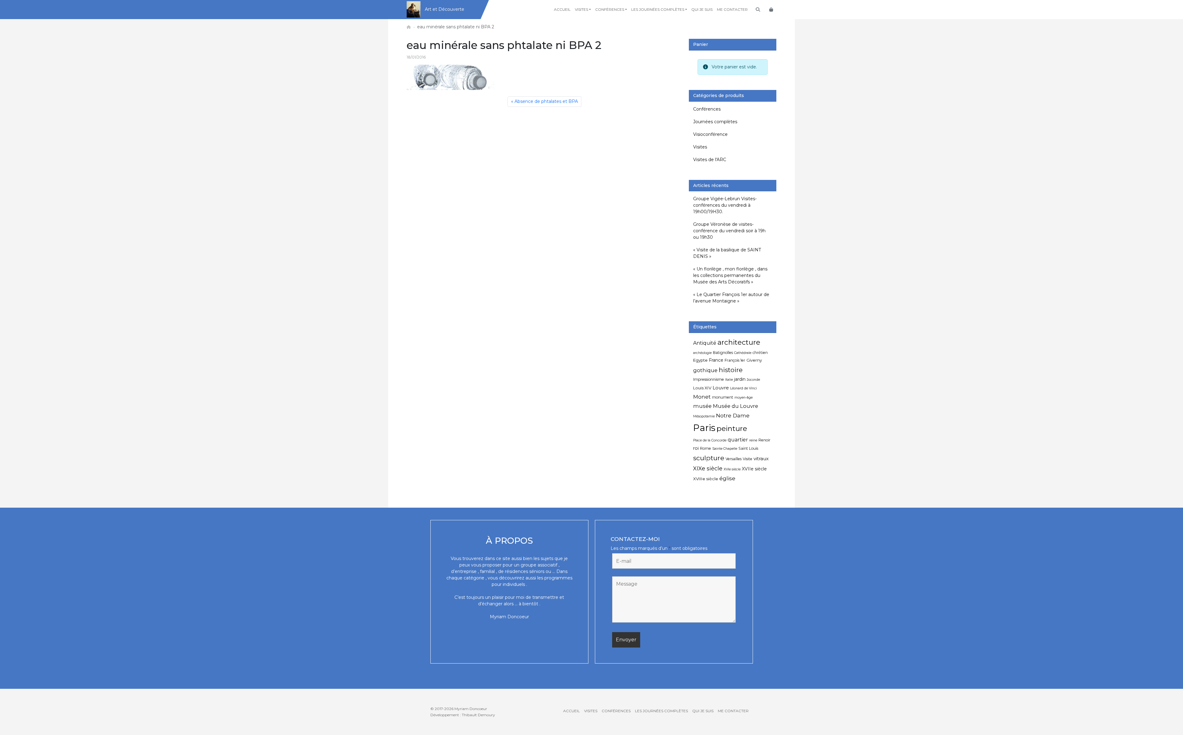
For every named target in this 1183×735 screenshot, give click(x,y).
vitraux (761, 458)
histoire (730, 370)
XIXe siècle (707, 468)
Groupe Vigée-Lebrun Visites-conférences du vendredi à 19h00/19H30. (725, 205)
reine (753, 440)
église (727, 478)
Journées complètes (715, 121)
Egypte (700, 360)
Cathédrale (742, 353)
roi (696, 448)
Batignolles (723, 352)
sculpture (708, 458)
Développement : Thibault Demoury (462, 715)
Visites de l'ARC (709, 159)
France (716, 360)
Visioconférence (710, 134)
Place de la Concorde (709, 440)
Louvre (721, 388)
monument (722, 397)
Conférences (609, 9)
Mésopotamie (704, 416)
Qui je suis (702, 9)
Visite (747, 459)
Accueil (562, 9)
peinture (732, 428)
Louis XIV (702, 387)
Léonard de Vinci (743, 388)
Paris (704, 427)
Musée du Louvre (735, 406)
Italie (729, 380)
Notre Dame (733, 415)
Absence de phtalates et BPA (546, 101)
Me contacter (732, 9)
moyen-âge (743, 398)
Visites (581, 9)
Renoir (764, 440)
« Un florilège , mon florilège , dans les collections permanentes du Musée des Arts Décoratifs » (730, 275)
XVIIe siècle (754, 469)
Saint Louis (748, 448)
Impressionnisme (708, 379)
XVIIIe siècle (705, 478)
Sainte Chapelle (724, 449)
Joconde (753, 380)
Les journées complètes (657, 9)
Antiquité (704, 343)
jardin (740, 379)
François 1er (735, 360)
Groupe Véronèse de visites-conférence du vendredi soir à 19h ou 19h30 (729, 230)
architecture (739, 342)
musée (702, 406)
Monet (702, 396)
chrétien (760, 352)
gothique (705, 370)
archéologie (702, 353)
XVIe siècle (732, 469)
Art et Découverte (444, 9)
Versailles (734, 459)
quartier (738, 440)
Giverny (754, 360)
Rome (705, 448)
